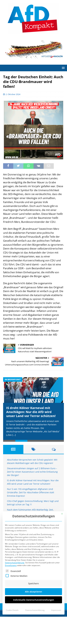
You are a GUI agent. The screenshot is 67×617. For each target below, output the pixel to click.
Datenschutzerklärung (14, 562)
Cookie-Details (12, 610)
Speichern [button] (33, 583)
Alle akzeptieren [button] (33, 591)
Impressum (56, 610)
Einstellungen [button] (11, 565)
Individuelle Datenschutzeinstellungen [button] (33, 599)
